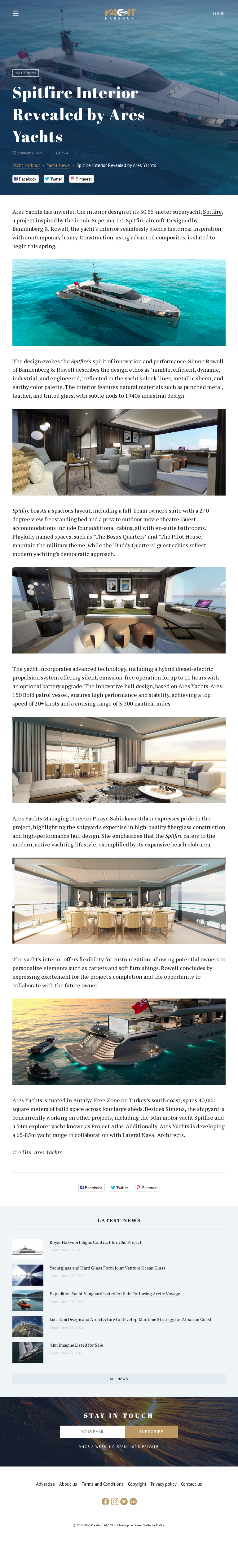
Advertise (45, 1484)
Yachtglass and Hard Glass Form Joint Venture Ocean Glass (107, 1268)
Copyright (137, 1484)
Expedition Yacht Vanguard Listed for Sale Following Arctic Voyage (115, 1293)
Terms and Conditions (103, 1484)
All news (119, 1378)
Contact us (191, 1484)
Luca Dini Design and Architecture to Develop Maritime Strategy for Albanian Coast (131, 1319)
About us (68, 1484)
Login (219, 13)
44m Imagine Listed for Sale (76, 1345)
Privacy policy (164, 1484)
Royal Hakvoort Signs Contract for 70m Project (96, 1242)
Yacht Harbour (120, 15)
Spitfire (212, 211)
